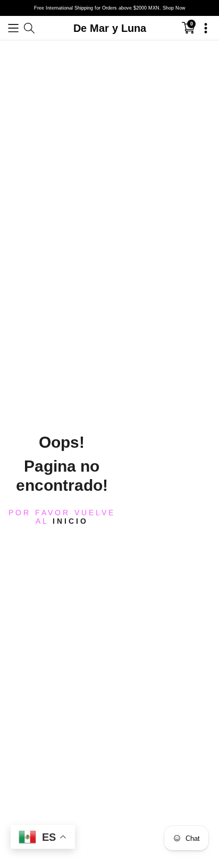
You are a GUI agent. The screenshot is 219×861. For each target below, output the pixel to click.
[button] (13, 28)
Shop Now (174, 8)
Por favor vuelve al (62, 516)
